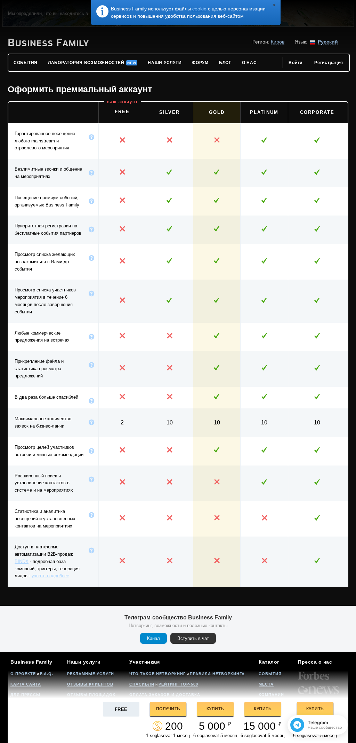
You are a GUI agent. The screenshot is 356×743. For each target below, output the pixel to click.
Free (121, 709)
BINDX (22, 561)
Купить (215, 708)
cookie (199, 8)
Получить (168, 708)
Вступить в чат (193, 638)
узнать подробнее (50, 575)
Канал (153, 638)
